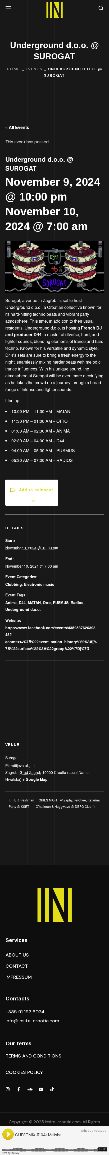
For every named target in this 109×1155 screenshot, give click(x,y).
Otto (47, 602)
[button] (100, 8)
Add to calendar (36, 489)
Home (13, 69)
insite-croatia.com (63, 1122)
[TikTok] (52, 1089)
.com (32, 1021)
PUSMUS (61, 602)
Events (34, 69)
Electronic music (39, 584)
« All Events (17, 127)
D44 (22, 602)
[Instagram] (7, 1089)
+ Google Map (35, 779)
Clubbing (13, 584)
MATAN (34, 602)
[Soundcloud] (30, 1089)
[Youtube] (41, 1089)
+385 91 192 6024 (26, 1012)
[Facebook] (19, 1089)
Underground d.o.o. (23, 609)
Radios (77, 602)
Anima (11, 602)
